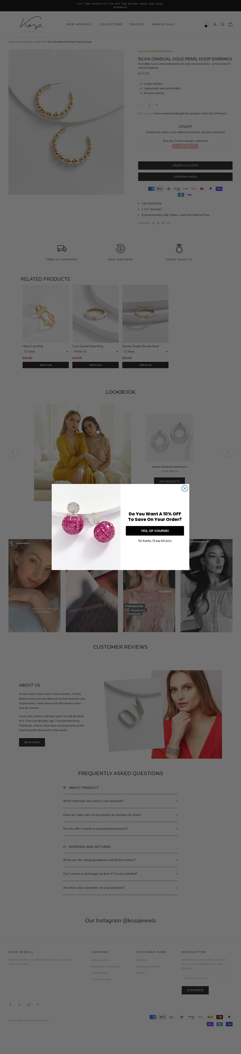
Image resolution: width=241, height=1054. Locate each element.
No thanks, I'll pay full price (155, 540)
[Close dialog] (185, 488)
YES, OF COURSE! (155, 531)
